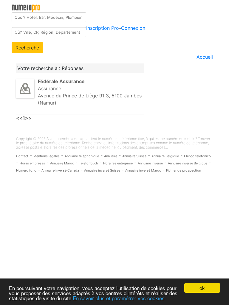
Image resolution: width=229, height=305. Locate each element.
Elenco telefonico (197, 156)
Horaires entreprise (118, 163)
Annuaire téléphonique (82, 156)
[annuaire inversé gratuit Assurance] (25, 88)
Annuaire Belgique (165, 156)
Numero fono (26, 170)
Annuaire (110, 156)
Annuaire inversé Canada (60, 170)
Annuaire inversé (150, 163)
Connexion (133, 28)
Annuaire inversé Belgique (187, 163)
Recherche (27, 48)
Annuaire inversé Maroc (143, 170)
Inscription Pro (102, 28)
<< (19, 118)
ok (202, 288)
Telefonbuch (88, 163)
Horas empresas (32, 163)
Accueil (204, 57)
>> (28, 118)
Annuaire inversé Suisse (102, 170)
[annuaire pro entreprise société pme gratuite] (26, 7)
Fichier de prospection (183, 170)
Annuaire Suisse (134, 156)
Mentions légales (46, 156)
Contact (22, 156)
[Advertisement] (191, 97)
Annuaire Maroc (62, 163)
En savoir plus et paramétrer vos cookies (119, 298)
